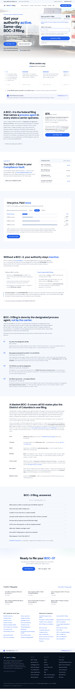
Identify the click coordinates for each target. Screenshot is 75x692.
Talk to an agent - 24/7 (44, 569)
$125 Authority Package (49, 436)
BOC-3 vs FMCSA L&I (62, 636)
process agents (19, 260)
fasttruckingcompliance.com (24, 172)
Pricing (31, 5)
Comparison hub (43, 632)
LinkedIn (54, 683)
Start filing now (29, 568)
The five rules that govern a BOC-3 (13, 144)
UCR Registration (35, 664)
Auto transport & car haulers (11, 627)
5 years (37, 210)
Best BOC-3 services (44, 638)
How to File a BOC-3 (49, 677)
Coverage (44, 5)
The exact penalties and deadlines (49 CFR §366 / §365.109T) (20, 301)
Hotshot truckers (8, 622)
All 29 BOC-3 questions (15, 540)
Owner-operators (25, 616)
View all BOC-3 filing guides (64, 587)
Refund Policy (62, 674)
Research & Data (63, 667)
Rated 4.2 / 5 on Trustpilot (38, 66)
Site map (41, 641)
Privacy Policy (62, 672)
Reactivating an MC (8, 635)
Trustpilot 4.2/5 (26, 50)
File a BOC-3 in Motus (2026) (46, 619)
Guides (49, 5)
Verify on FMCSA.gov (60, 131)
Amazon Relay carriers (9, 631)
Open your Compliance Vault (13, 180)
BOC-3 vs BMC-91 (61, 634)
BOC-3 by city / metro (62, 627)
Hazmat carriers (7, 620)
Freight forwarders (25, 618)
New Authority (34, 662)
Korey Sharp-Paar (38, 500)
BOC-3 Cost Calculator (64, 664)
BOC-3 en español (61, 622)
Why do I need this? (24, 44)
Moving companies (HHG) (10, 624)
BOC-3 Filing (34, 659)
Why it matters (25, 5)
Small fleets (23, 629)
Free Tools (61, 659)
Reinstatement (34, 677)
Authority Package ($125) (27, 637)
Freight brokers (7, 618)
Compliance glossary (44, 630)
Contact (46, 664)
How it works (37, 5)
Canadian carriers (25, 624)
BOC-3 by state (43, 627)
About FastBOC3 (61, 638)
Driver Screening (35, 674)
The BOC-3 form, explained (45, 622)
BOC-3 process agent (9, 637)
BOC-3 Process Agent (49, 674)
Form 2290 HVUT (35, 669)
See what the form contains (35, 464)
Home (45, 659)
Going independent (25, 627)
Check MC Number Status (65, 662)
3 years (31, 210)
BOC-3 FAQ (59, 630)
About (45, 662)
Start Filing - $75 (48, 667)
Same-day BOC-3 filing (62, 616)
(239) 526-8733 (67, 1)
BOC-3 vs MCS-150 (44, 634)
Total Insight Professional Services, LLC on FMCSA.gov (44, 428)
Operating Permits (35, 672)
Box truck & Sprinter (26, 622)
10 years (43, 210)
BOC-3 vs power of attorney (46, 636)
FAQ (53, 5)
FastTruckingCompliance (42, 683)
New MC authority (8, 616)
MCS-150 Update (35, 667)
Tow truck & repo (8, 629)
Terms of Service (63, 669)
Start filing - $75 (66, 5)
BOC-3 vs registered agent (63, 632)
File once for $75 (13, 236)
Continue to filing (55, 38)
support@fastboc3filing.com (10, 1)
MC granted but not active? (63, 619)
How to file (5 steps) (26, 635)
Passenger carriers (25, 620)
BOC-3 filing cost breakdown (46, 624)
